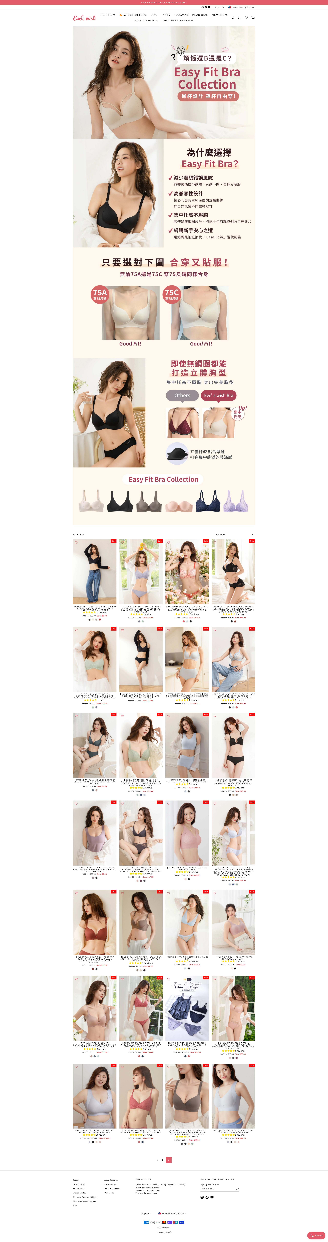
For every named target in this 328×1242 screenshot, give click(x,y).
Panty (166, 15)
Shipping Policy (79, 1193)
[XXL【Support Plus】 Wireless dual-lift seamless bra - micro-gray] (89, 1142)
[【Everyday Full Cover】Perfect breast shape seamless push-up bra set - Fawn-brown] (96, 790)
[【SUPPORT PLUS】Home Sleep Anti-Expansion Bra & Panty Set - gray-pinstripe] (189, 791)
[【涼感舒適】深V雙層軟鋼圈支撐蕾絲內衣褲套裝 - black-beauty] (189, 968)
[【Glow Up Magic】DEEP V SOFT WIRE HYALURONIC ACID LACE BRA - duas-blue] (142, 1142)
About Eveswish (111, 1180)
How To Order (79, 1184)
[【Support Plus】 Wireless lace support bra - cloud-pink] (185, 879)
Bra (154, 15)
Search (76, 1180)
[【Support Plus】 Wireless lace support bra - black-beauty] (189, 879)
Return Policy (78, 1188)
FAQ (75, 1206)
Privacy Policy (110, 1184)
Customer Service (177, 20)
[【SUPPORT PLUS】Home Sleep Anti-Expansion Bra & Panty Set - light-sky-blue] (185, 791)
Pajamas (181, 15)
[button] (89, 612)
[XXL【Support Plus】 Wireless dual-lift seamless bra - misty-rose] (100, 1142)
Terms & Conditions (112, 1188)
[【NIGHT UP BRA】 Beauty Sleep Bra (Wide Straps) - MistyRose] (231, 968)
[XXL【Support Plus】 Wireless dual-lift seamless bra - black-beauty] (93, 1142)
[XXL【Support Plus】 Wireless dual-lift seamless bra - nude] (96, 1142)
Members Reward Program (84, 1201)
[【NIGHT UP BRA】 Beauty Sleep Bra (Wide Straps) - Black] (235, 968)
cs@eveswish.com (149, 1193)
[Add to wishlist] (76, 542)
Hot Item (108, 15)
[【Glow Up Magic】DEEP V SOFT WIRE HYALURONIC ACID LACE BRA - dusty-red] (139, 1142)
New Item (219, 15)
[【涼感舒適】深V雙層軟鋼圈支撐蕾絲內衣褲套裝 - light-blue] (185, 968)
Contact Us (109, 1193)
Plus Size (200, 15)
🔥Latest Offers (133, 15)
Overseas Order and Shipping (86, 1197)
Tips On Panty (146, 20)
